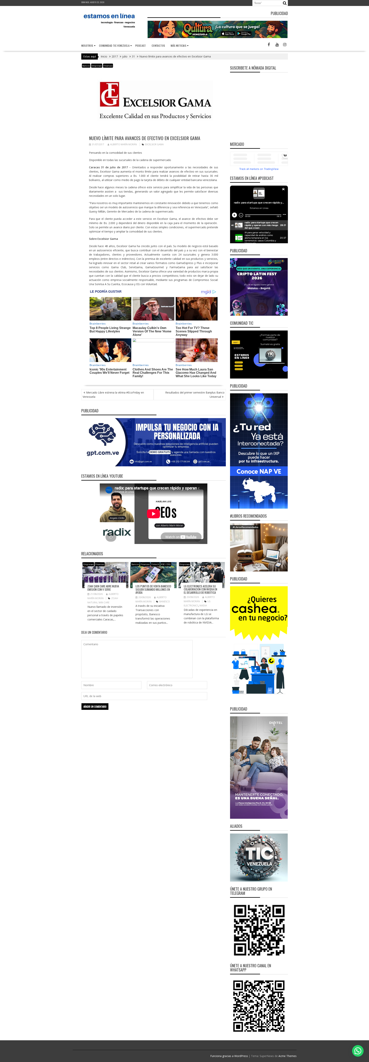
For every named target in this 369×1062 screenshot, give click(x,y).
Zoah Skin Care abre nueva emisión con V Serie (103, 587)
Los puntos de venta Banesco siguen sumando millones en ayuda (153, 589)
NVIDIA (203, 605)
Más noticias (178, 45)
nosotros (87, 45)
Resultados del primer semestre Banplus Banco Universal (194, 395)
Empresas (97, 65)
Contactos (158, 45)
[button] (358, 1051)
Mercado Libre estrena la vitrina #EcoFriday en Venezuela (113, 395)
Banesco (164, 601)
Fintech (155, 564)
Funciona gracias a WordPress (229, 1056)
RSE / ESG (166, 564)
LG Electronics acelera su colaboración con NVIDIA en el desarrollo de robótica (200, 589)
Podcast (140, 45)
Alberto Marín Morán (123, 144)
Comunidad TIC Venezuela (114, 45)
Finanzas (108, 65)
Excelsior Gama (154, 144)
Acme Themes (287, 1056)
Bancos (86, 65)
